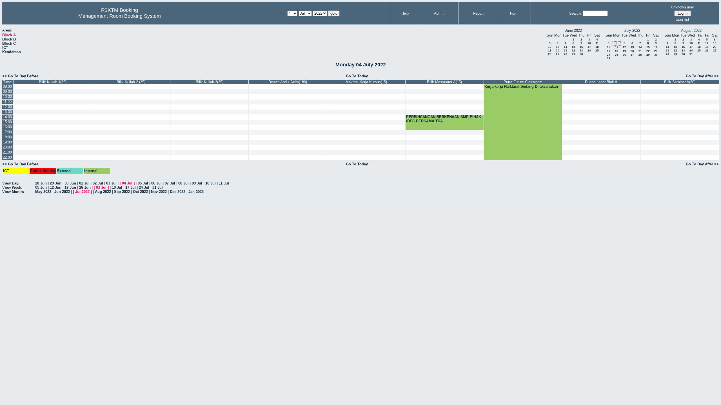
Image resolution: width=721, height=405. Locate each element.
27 (557, 54)
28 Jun (41, 183)
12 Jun (55, 187)
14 (565, 46)
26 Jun (85, 187)
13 (557, 46)
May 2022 (43, 192)
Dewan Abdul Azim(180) (287, 82)
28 (565, 54)
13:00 (7, 112)
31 (608, 58)
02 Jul (98, 183)
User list (682, 19)
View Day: (10, 183)
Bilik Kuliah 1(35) (52, 82)
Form (514, 13)
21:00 (7, 152)
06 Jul (156, 183)
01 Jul (84, 183)
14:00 (7, 117)
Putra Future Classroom (523, 82)
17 (589, 46)
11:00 (7, 102)
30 (581, 54)
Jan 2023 (196, 192)
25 (597, 50)
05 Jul (143, 183)
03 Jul (111, 183)
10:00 (7, 96)
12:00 (7, 107)
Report (478, 13)
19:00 (7, 142)
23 (581, 50)
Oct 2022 (140, 192)
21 (565, 50)
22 (573, 50)
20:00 (7, 147)
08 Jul (183, 183)
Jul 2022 (82, 192)
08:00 (7, 86)
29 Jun (55, 183)
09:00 (7, 91)
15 (573, 46)
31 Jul (157, 187)
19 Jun (70, 187)
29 (573, 54)
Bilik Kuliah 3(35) (209, 82)
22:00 (7, 157)
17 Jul (130, 187)
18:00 (7, 137)
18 (597, 46)
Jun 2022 (62, 192)
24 (589, 50)
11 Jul (224, 183)
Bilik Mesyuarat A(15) (444, 82)
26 (549, 54)
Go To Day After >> (702, 76)
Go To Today (357, 76)
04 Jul (127, 183)
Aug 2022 (103, 192)
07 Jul (170, 183)
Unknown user (682, 7)
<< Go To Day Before (20, 76)
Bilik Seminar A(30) (679, 82)
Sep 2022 (122, 192)
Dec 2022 (177, 192)
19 (549, 50)
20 (557, 50)
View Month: (13, 192)
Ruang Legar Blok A (601, 82)
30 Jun (70, 183)
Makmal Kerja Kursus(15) (366, 82)
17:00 (7, 132)
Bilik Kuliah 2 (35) (131, 82)
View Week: (12, 187)
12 (549, 46)
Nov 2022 (159, 192)
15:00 (7, 122)
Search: (575, 13)
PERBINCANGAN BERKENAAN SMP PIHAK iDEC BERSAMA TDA (443, 119)
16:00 (7, 127)
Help (405, 13)
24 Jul (144, 187)
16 (581, 46)
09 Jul (197, 183)
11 (597, 43)
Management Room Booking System (119, 16)
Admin (439, 13)
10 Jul (210, 183)
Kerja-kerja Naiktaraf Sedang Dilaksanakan (521, 86)
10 (589, 43)
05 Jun (41, 187)
